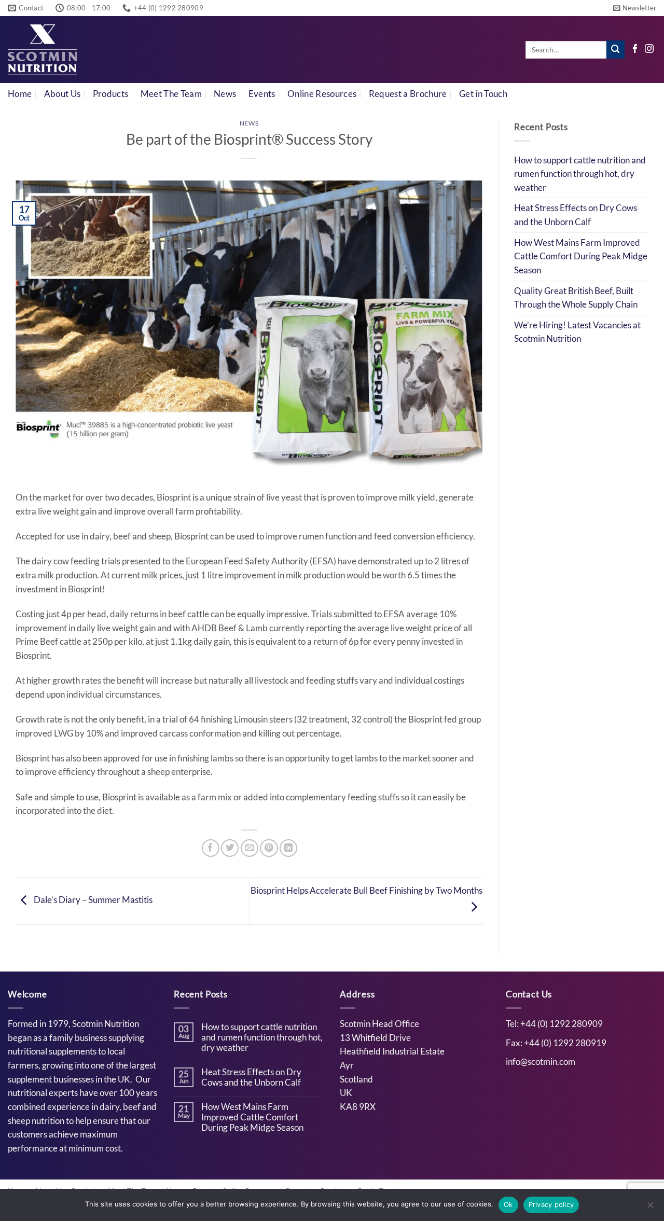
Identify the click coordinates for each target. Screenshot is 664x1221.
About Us (62, 94)
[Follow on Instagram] (649, 49)
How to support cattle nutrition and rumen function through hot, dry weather (580, 174)
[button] (634, 8)
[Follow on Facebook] (635, 49)
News (225, 94)
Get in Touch (483, 94)
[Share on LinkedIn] (288, 848)
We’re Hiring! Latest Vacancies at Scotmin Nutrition (577, 332)
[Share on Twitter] (230, 848)
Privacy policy (551, 1204)
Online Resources (321, 94)
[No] (650, 1208)
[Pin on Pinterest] (269, 848)
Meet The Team (171, 94)
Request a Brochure (408, 94)
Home (20, 94)
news (249, 123)
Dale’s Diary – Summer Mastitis (92, 900)
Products (111, 94)
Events (261, 94)
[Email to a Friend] (249, 848)
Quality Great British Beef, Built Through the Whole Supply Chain (576, 298)
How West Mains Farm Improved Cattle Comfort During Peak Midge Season (580, 256)
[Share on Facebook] (210, 848)
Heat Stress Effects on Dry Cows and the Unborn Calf (575, 215)
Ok (508, 1204)
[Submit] (615, 49)
